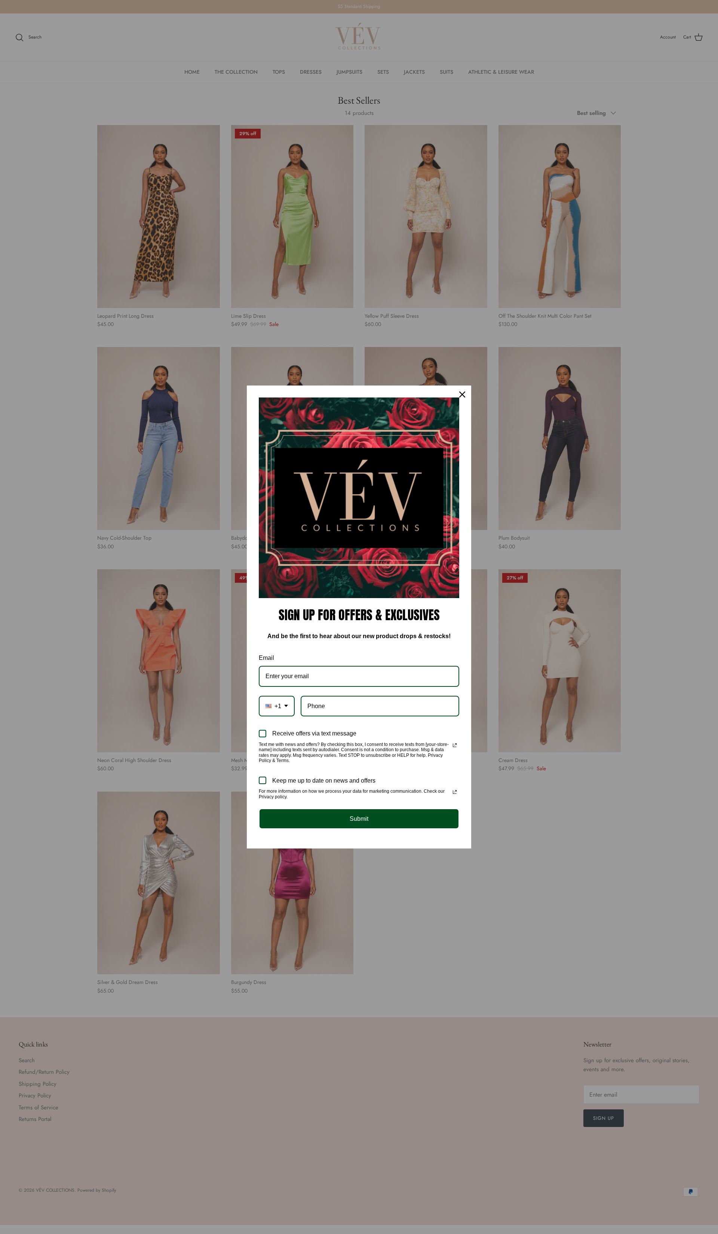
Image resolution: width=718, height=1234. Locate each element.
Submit (359, 819)
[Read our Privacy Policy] (454, 745)
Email (266, 658)
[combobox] (277, 706)
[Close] (462, 394)
